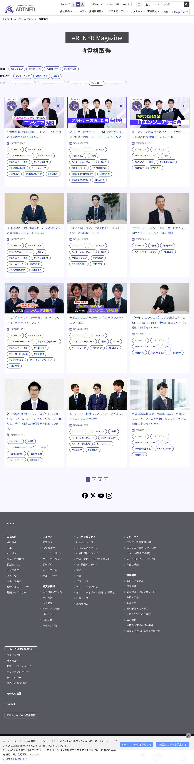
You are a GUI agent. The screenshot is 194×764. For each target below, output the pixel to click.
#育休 (153, 245)
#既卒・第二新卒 (109, 437)
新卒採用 (47, 564)
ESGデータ (82, 598)
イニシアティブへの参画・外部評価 (95, 592)
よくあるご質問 (112, 4)
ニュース (79, 11)
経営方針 (47, 597)
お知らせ (47, 542)
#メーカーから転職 (18, 353)
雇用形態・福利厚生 (137, 608)
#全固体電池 (40, 347)
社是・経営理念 (15, 559)
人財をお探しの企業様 (139, 614)
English (126, 4)
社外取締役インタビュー (89, 553)
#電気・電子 (42, 76)
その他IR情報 (50, 625)
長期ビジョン (14, 564)
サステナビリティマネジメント (93, 559)
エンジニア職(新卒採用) (139, 542)
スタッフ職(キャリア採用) (141, 559)
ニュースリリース (52, 553)
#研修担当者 (52, 68)
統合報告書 (82, 603)
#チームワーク (39, 167)
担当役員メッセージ (87, 548)
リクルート (136, 11)
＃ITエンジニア (166, 161)
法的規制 (131, 619)
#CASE (116, 341)
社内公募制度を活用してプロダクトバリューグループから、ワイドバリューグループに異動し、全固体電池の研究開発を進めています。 (34, 421)
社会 (78, 575)
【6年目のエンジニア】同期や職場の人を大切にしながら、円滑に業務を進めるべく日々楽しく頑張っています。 (159, 322)
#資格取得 (14, 173)
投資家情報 (95, 11)
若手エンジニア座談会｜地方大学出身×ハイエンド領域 (96, 320)
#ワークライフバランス (146, 251)
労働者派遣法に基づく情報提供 (144, 631)
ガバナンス (82, 581)
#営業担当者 (35, 68)
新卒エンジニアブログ (19, 666)
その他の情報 (14, 693)
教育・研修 (133, 597)
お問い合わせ (96, 4)
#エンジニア (17, 68)
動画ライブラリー (16, 592)
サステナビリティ (115, 11)
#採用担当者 (70, 68)
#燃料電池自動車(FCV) (82, 173)
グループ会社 (14, 581)
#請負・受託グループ (48, 341)
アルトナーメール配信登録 (21, 715)
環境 (78, 570)
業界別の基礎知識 (16, 683)
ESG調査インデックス (88, 564)
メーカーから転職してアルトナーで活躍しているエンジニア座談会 (96, 416)
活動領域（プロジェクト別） (142, 591)
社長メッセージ (84, 542)
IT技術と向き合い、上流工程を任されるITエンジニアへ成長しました (96, 230)
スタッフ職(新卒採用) (138, 553)
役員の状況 (13, 570)
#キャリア (139, 245)
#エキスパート (45, 155)
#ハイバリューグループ (20, 155)
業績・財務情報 (51, 609)
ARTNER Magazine (174, 12)
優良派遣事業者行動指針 (140, 625)
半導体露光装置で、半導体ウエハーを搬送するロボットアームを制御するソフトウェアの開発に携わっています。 (159, 418)
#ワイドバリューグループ (21, 447)
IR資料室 (47, 620)
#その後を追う (79, 263)
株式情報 (47, 603)
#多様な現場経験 (34, 173)
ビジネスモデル (135, 580)
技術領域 (131, 586)
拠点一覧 (12, 575)
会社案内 (65, 11)
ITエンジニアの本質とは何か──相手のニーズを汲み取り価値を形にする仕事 (159, 134)
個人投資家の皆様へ (54, 592)
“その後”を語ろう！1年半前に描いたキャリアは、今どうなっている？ (33, 320)
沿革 (9, 548)
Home (6, 18)
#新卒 (103, 161)
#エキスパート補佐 (18, 161)
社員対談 (12, 660)
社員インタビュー (16, 655)
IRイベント (49, 614)
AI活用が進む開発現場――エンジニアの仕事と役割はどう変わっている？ (34, 134)
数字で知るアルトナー (19, 587)
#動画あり (53, 173)
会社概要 (12, 542)
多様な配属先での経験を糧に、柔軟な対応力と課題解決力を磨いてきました (34, 230)
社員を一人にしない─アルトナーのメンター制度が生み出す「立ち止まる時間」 (159, 230)
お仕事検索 (133, 564)
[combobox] (169, 4)
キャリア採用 (50, 570)
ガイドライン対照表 (87, 587)
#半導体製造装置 (17, 167)
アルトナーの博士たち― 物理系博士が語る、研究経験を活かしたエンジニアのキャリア (97, 134)
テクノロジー (14, 677)
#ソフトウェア (23, 76)
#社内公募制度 (41, 161)
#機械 (56, 76)
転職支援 (131, 603)
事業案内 (152, 11)
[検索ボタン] (186, 4)
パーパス (12, 553)
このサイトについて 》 (15, 759)
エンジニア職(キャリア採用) (142, 548)
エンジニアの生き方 (18, 672)
